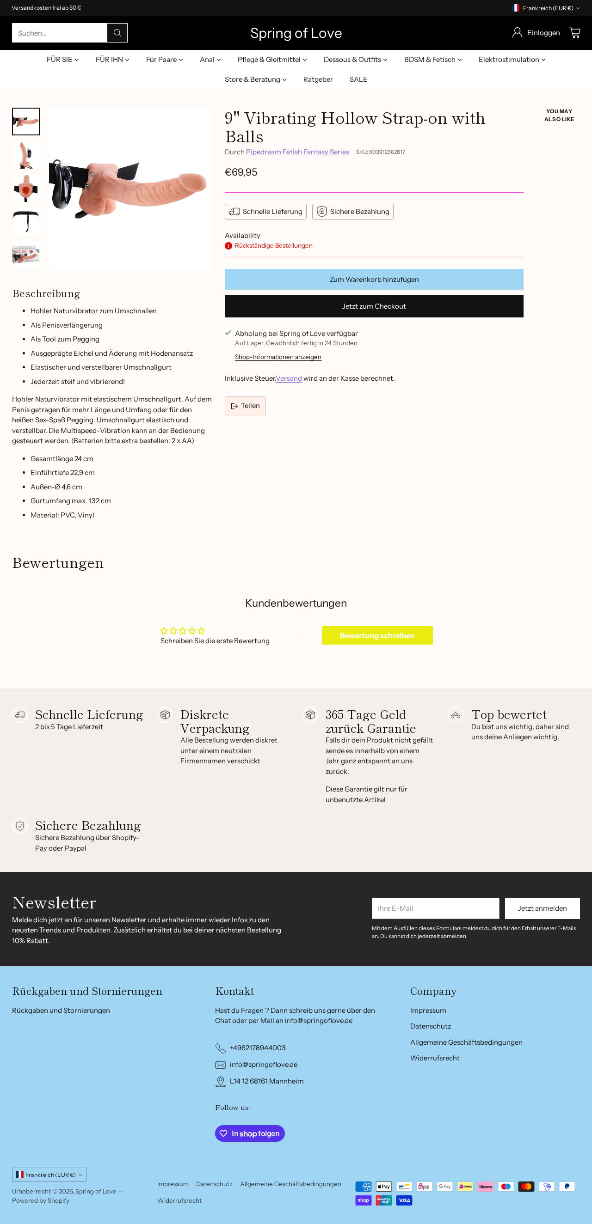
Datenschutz (430, 1026)
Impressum (428, 1010)
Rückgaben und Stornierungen (61, 1010)
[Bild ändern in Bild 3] (26, 188)
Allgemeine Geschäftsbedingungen (466, 1042)
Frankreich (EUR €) (548, 8)
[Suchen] (117, 33)
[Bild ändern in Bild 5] (26, 254)
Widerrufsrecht (435, 1057)
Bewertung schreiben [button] (377, 635)
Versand (289, 378)
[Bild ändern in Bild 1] (26, 121)
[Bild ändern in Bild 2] (26, 155)
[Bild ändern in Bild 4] (26, 221)
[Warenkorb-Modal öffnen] (575, 33)
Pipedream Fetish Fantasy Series (297, 151)
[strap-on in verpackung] (130, 189)
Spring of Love (96, 1191)
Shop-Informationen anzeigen (278, 356)
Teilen (250, 405)
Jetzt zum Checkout (374, 306)
